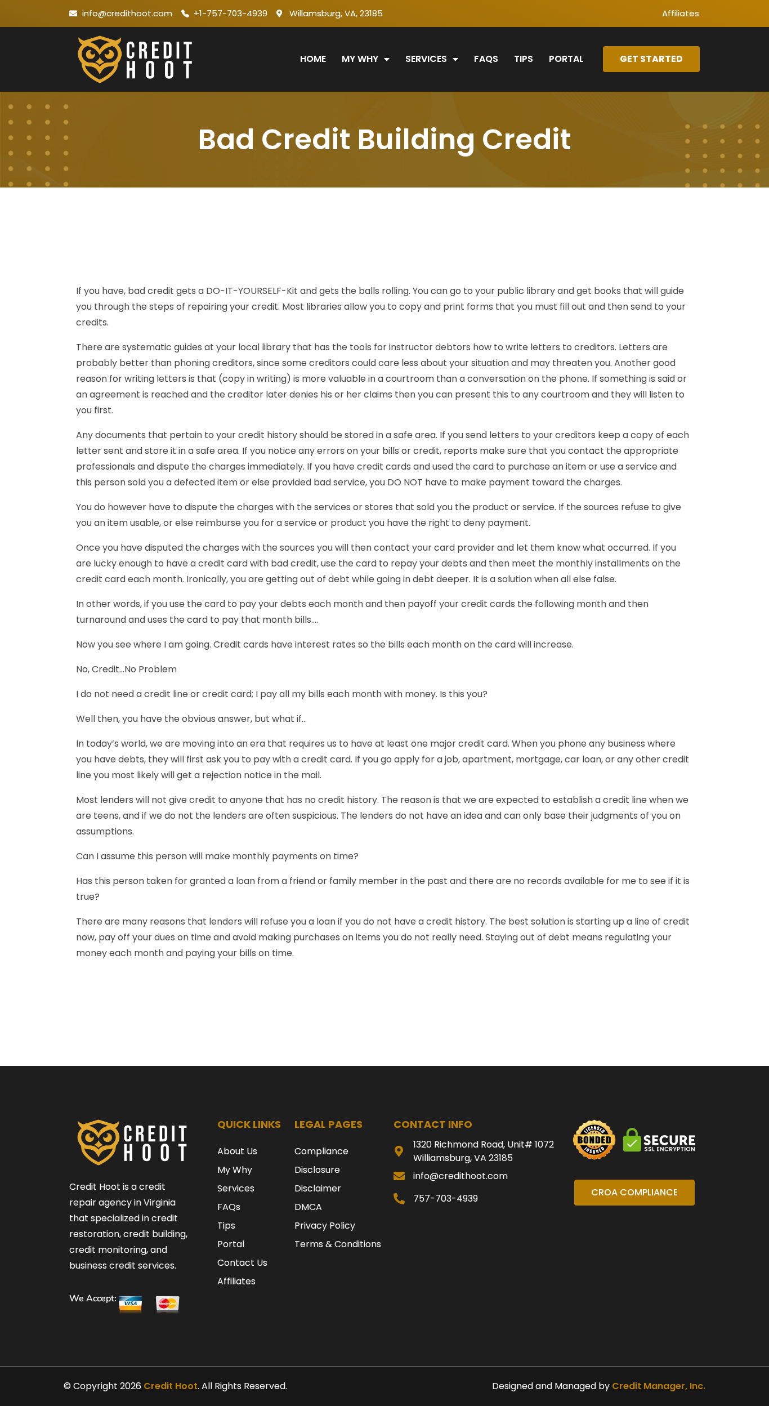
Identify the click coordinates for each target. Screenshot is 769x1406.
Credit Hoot (171, 1386)
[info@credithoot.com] (399, 1176)
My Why (360, 58)
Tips (523, 58)
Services (426, 58)
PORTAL (566, 58)
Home (313, 58)
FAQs (486, 58)
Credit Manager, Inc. (658, 1386)
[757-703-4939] (399, 1198)
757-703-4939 (445, 1198)
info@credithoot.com (460, 1176)
